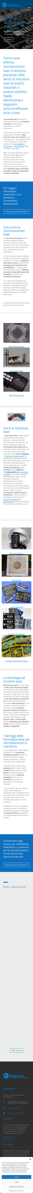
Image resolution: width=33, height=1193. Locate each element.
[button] (30, 1159)
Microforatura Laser (16, 395)
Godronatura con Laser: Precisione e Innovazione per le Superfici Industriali (16, 1019)
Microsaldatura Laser (16, 346)
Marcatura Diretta (16, 553)
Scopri (8, 39)
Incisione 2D (16, 580)
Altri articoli (16, 1050)
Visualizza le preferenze (16, 1187)
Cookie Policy (12, 1190)
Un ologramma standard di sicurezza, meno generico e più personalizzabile (16, 917)
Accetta (16, 1177)
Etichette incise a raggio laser (15, 23)
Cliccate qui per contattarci (16, 211)
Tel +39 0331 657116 (14, 1108)
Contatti (9, 1138)
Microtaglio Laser (16, 371)
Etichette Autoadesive (16, 634)
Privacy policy (19, 1190)
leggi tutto (10, 939)
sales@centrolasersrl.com (15, 1113)
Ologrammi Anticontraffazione (16, 661)
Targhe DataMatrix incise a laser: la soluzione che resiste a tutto (16, 968)
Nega (16, 1182)
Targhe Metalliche (16, 607)
